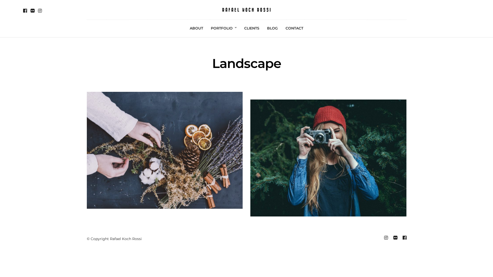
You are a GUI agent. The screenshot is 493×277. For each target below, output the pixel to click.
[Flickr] (32, 10)
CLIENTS (251, 28)
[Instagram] (40, 10)
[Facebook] (25, 10)
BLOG (272, 28)
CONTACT (294, 28)
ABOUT (196, 28)
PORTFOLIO (222, 28)
